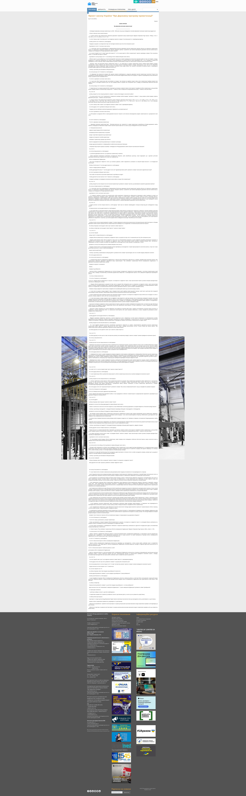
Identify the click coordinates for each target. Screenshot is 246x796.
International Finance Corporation (143, 619)
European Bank (139, 621)
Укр (153, 1)
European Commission (141, 620)
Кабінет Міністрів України (117, 620)
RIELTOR (138, 624)
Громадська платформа (116, 9)
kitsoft (150, 789)
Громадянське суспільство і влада (119, 621)
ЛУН (137, 623)
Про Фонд (91, 9)
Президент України (116, 617)
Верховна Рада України (117, 618)
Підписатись (126, 792)
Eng (157, 1)
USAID (137, 617)
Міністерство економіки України (119, 625)
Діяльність (102, 9)
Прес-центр (132, 9)
